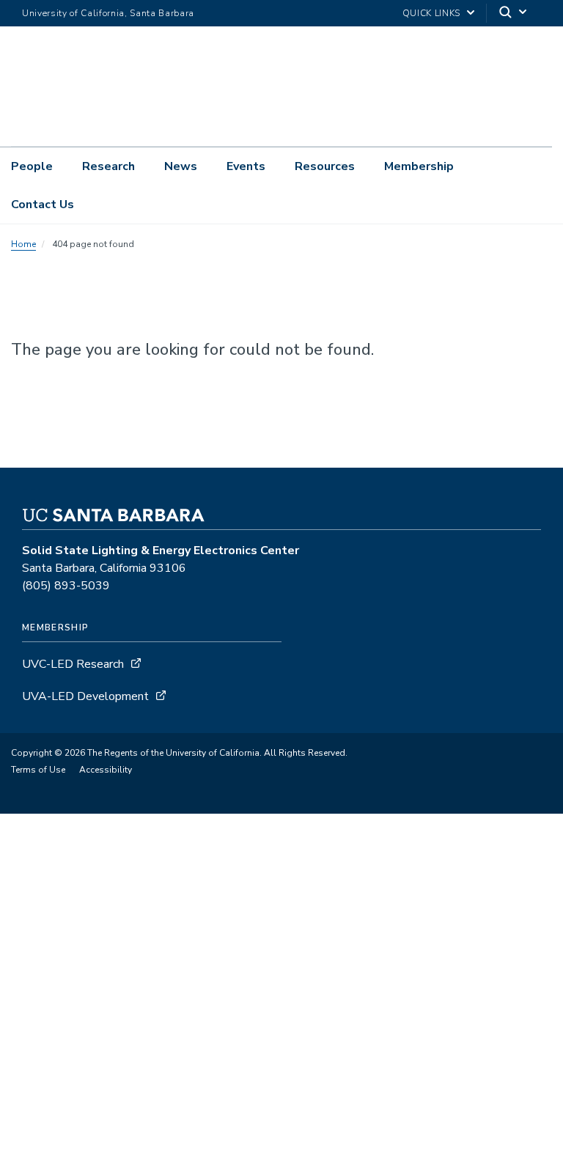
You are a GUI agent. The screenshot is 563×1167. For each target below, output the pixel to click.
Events (246, 166)
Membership (419, 166)
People (32, 166)
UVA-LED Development (87, 696)
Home (23, 244)
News (180, 166)
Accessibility (105, 770)
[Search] (514, 13)
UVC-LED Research (73, 664)
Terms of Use (38, 770)
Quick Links (431, 13)
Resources (325, 166)
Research (108, 166)
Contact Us (42, 204)
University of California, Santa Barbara (108, 13)
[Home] (164, 125)
